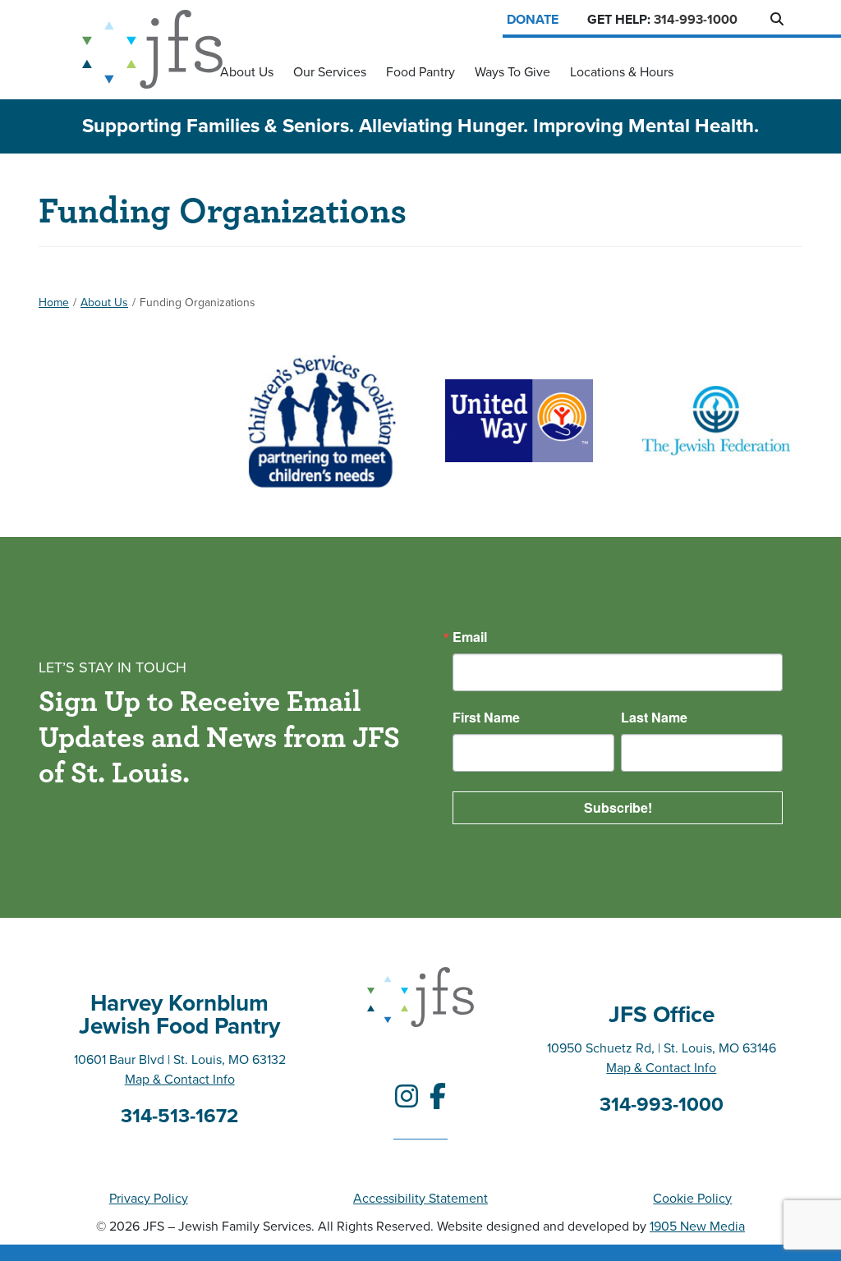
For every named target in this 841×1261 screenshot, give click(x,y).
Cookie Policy (692, 1198)
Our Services (329, 72)
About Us (246, 72)
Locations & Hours (621, 72)
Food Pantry (420, 72)
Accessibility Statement (420, 1198)
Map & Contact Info (180, 1079)
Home (54, 303)
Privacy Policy (148, 1198)
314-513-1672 (179, 1116)
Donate (532, 19)
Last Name (654, 717)
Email (470, 637)
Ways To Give (512, 72)
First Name (486, 717)
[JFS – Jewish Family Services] (164, 48)
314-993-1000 (696, 19)
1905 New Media (697, 1226)
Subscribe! (618, 807)
